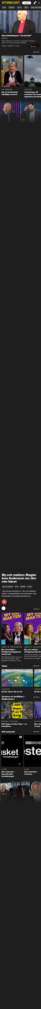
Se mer (33, 46)
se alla (36, 52)
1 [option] (3, 608)
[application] (20, 21)
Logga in (27, 3)
